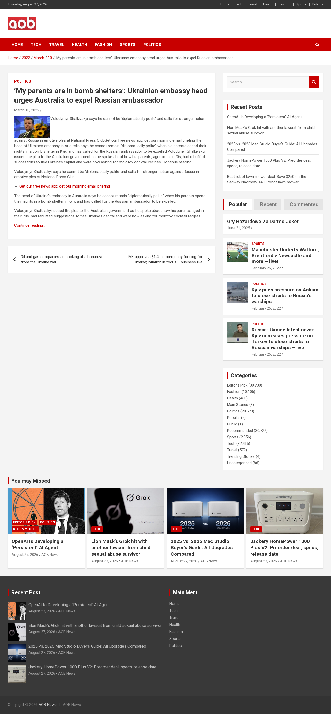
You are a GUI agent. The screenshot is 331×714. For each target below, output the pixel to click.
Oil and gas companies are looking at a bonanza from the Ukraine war (61, 259)
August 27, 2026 (25, 555)
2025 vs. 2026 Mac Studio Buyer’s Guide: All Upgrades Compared (202, 547)
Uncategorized (239, 463)
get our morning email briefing (84, 186)
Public (232, 424)
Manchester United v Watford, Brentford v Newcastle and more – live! (285, 256)
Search (314, 82)
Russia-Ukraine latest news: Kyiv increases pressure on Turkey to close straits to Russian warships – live (283, 338)
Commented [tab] (304, 204)
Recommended (240, 430)
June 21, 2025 (238, 228)
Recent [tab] (268, 204)
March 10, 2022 (26, 110)
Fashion (284, 4)
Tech (238, 4)
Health (268, 4)
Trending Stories (241, 456)
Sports (301, 4)
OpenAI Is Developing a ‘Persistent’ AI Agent (264, 117)
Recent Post (25, 592)
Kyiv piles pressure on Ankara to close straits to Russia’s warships (285, 296)
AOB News (50, 555)
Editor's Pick (237, 385)
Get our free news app (38, 186)
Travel (252, 4)
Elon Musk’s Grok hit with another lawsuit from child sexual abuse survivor (121, 547)
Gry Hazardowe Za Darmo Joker (263, 221)
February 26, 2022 (266, 268)
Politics (317, 4)
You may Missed (30, 481)
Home (224, 4)
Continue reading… (29, 225)
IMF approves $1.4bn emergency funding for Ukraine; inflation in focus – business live (164, 259)
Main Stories (237, 404)
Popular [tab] (238, 204)
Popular (233, 417)
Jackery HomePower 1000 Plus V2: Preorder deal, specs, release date (284, 547)
